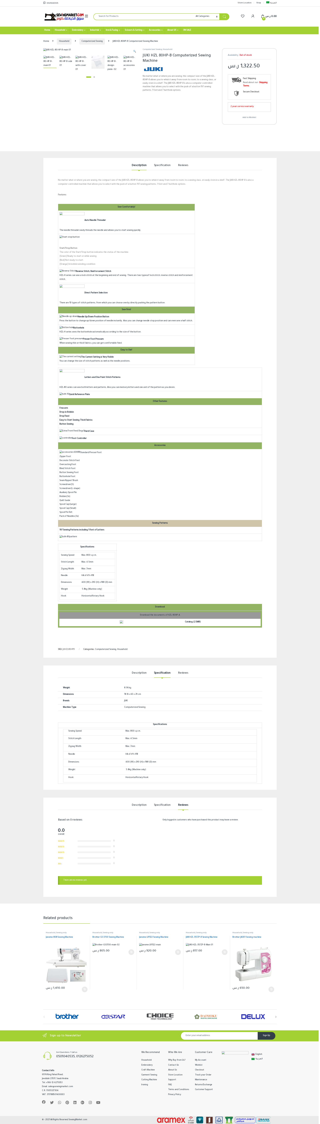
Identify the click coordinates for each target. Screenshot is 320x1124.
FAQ (170, 1085)
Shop (258, 3)
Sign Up (266, 1035)
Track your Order (203, 1075)
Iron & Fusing (112, 30)
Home (47, 30)
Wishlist (198, 1065)
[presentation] (276, 1017)
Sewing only (61, 933)
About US (171, 30)
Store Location (245, 3)
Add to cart (85, 989)
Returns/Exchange (203, 1085)
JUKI (126, 701)
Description (139, 165)
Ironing (144, 1085)
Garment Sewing (149, 1075)
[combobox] (143, 16)
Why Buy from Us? (177, 1060)
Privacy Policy (174, 1095)
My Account (200, 1060)
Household (60, 30)
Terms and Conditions (178, 1090)
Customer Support (204, 1090)
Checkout (199, 1070)
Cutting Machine (149, 1080)
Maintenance (201, 1080)
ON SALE (187, 30)
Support (172, 1080)
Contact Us (173, 1065)
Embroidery (77, 30)
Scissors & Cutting (133, 30)
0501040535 (52, 3)
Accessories (154, 30)
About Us (172, 1070)
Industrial (94, 30)
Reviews (183, 165)
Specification (162, 165)
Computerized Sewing (92, 41)
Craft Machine (148, 1070)
